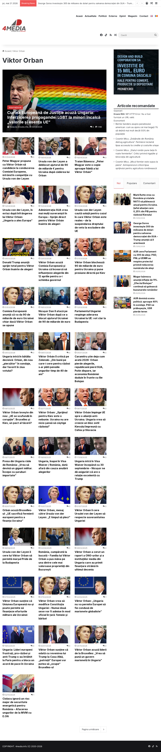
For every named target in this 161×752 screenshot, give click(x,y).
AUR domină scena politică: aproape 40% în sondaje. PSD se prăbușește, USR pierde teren (145, 305)
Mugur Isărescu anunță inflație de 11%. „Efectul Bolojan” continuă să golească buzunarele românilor (145, 283)
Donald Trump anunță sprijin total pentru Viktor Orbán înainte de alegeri (18, 266)
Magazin (132, 16)
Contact (143, 16)
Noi (119, 183)
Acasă (79, 16)
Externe (113, 16)
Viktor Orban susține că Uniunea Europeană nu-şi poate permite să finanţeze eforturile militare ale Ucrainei (18, 608)
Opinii (122, 16)
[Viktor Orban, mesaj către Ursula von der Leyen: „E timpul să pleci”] (54, 495)
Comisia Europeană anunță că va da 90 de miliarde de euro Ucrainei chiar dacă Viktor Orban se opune (18, 318)
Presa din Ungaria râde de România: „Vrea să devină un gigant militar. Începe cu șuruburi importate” (17, 468)
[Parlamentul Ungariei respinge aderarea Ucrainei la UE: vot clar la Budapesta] (90, 296)
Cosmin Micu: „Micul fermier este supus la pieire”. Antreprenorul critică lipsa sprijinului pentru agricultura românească (137, 165)
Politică (103, 16)
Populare (132, 183)
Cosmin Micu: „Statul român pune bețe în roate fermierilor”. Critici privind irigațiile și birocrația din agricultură (136, 153)
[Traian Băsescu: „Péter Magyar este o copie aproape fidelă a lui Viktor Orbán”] (90, 146)
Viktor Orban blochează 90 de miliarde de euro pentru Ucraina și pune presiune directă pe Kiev (90, 267)
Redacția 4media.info (19, 127)
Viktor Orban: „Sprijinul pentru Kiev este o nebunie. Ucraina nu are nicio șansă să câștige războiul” (53, 419)
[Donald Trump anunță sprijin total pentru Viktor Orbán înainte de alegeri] (18, 247)
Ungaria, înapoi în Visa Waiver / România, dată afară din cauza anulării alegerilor (53, 466)
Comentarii (149, 183)
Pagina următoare (90, 729)
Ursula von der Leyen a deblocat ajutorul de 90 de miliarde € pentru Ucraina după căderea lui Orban (54, 168)
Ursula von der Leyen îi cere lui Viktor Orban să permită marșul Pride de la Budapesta (17, 557)
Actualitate (90, 16)
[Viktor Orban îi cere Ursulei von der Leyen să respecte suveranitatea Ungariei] (90, 495)
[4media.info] (14, 25)
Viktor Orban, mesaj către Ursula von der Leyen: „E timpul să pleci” (54, 514)
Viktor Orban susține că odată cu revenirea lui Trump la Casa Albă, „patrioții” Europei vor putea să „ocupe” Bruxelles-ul (53, 658)
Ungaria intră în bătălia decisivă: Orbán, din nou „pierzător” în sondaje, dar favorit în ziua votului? (18, 363)
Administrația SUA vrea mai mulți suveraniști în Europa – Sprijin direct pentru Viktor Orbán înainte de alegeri (53, 217)
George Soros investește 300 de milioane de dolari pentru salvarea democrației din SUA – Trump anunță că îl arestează (96, 3)
